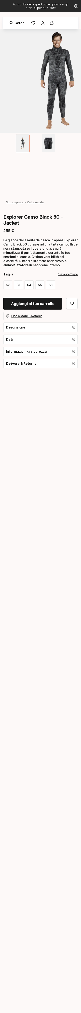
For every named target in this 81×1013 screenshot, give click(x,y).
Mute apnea (14, 202)
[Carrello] (52, 23)
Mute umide (35, 202)
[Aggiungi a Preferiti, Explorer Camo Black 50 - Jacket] (72, 303)
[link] (33, 23)
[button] (40, 327)
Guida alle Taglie (68, 274)
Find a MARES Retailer (26, 316)
